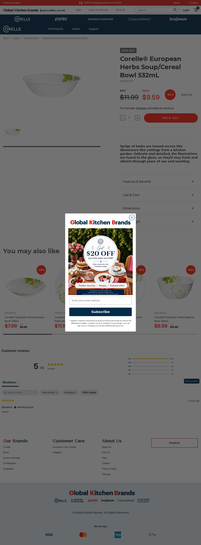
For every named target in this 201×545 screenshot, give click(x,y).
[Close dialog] (132, 217)
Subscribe (100, 312)
